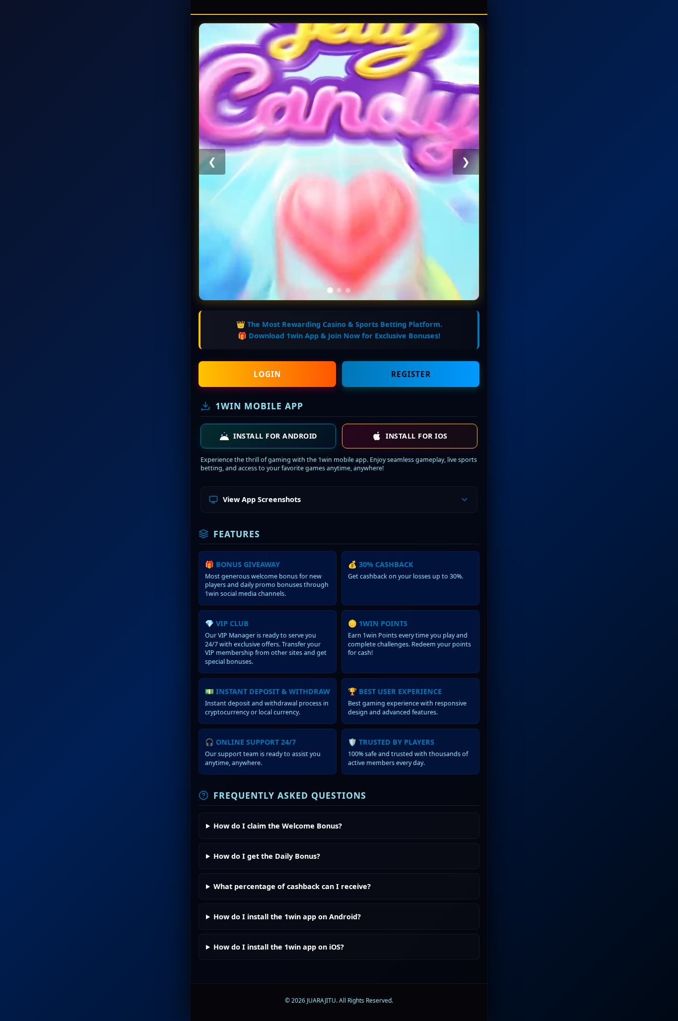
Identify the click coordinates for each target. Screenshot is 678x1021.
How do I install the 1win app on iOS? (278, 947)
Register (411, 374)
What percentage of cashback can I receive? (292, 886)
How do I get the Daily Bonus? (266, 856)
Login (267, 374)
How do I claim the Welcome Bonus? (277, 825)
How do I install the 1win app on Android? (287, 916)
